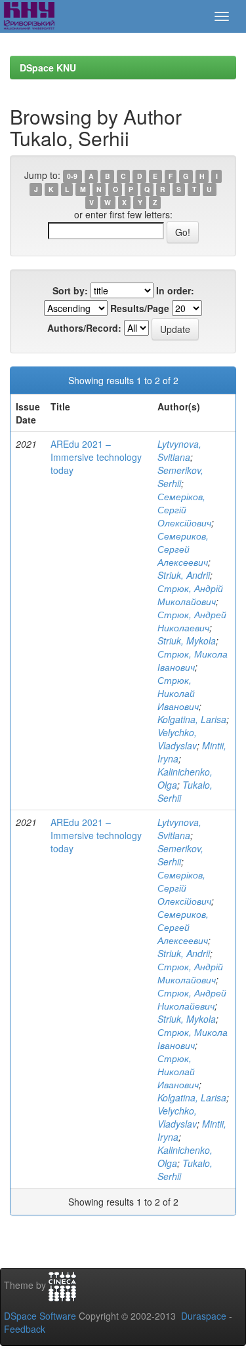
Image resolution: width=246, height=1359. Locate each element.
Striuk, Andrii (183, 574)
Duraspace (203, 1315)
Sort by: (70, 290)
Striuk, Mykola (186, 640)
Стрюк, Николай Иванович (178, 693)
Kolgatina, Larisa (191, 719)
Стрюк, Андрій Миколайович (190, 594)
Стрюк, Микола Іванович (192, 660)
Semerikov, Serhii (180, 476)
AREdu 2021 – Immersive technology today (96, 457)
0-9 (72, 176)
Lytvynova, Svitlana (179, 450)
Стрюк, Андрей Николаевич (191, 621)
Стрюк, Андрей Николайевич (191, 999)
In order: (175, 290)
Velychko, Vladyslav (177, 739)
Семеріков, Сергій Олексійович (184, 509)
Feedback (24, 1328)
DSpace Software (40, 1315)
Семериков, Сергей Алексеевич (183, 548)
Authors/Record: (84, 327)
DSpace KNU (48, 67)
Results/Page (139, 308)
